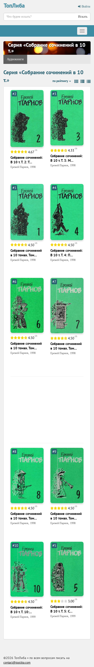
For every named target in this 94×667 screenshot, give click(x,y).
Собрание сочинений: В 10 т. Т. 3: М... (66, 158)
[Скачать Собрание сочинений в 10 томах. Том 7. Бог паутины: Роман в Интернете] (67, 305)
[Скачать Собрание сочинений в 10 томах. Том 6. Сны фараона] (27, 305)
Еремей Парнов (19, 167)
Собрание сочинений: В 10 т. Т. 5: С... (66, 608)
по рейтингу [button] (60, 81)
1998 (33, 167)
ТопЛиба (14, 5)
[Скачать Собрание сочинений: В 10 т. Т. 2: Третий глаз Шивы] (27, 118)
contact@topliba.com (17, 662)
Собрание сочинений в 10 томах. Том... (26, 252)
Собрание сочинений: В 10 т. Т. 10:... (26, 609)
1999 (33, 616)
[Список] (82, 81)
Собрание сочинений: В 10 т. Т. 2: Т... (26, 159)
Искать (82, 16)
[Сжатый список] (89, 81)
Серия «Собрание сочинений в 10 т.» (46, 47)
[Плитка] (76, 81)
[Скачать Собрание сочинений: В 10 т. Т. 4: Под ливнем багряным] (67, 211)
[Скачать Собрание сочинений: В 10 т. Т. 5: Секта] (67, 568)
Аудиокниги (15, 59)
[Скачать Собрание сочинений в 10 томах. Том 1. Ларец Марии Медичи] (27, 211)
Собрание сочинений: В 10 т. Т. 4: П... (66, 252)
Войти (85, 6)
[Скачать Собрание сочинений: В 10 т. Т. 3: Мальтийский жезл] (67, 117)
